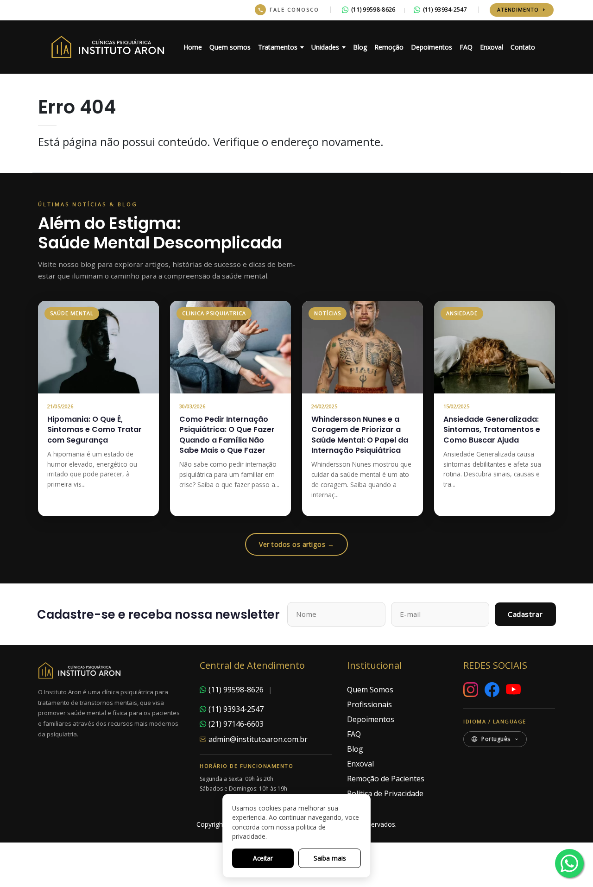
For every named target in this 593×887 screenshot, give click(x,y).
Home (192, 47)
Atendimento (518, 9)
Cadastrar (525, 614)
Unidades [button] (325, 47)
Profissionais (369, 704)
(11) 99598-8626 (373, 9)
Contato (523, 47)
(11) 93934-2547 (445, 9)
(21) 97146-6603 (236, 724)
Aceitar (263, 858)
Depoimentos (431, 47)
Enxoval (491, 47)
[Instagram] (470, 689)
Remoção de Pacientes (385, 778)
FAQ (466, 47)
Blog (360, 47)
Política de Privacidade (385, 793)
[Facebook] (492, 689)
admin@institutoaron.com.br (258, 739)
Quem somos (230, 47)
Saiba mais (330, 858)
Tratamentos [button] (277, 47)
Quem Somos (370, 689)
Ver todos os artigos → (296, 544)
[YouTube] (513, 689)
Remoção (389, 47)
